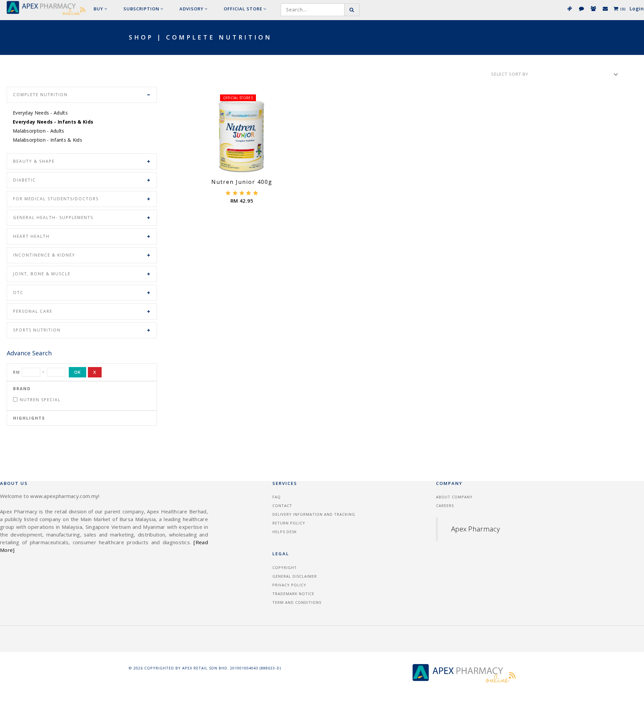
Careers (445, 505)
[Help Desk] (605, 8)
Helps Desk (284, 531)
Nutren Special (40, 400)
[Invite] (593, 8)
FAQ (276, 496)
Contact (282, 505)
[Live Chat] (581, 8)
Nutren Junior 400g (241, 182)
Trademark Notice (293, 593)
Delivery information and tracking (313, 514)
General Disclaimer (294, 576)
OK (77, 372)
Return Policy (288, 522)
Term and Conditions (296, 602)
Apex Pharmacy (475, 528)
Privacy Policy (289, 584)
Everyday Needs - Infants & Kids (53, 122)
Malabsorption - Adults (38, 131)
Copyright (284, 567)
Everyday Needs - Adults (40, 113)
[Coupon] (569, 8)
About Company (454, 496)
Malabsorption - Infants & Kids (47, 140)
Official (243, 9)
